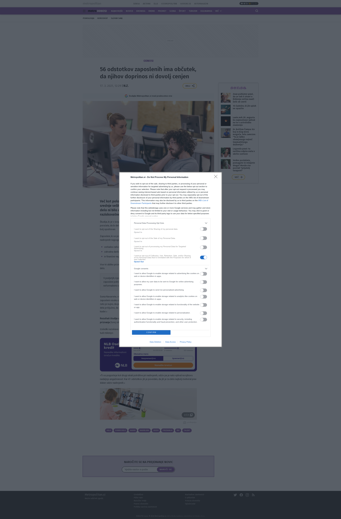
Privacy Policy (185, 342)
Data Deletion (155, 342)
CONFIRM (151, 332)
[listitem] (170, 223)
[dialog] (170, 259)
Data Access (170, 342)
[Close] (216, 177)
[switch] (203, 229)
